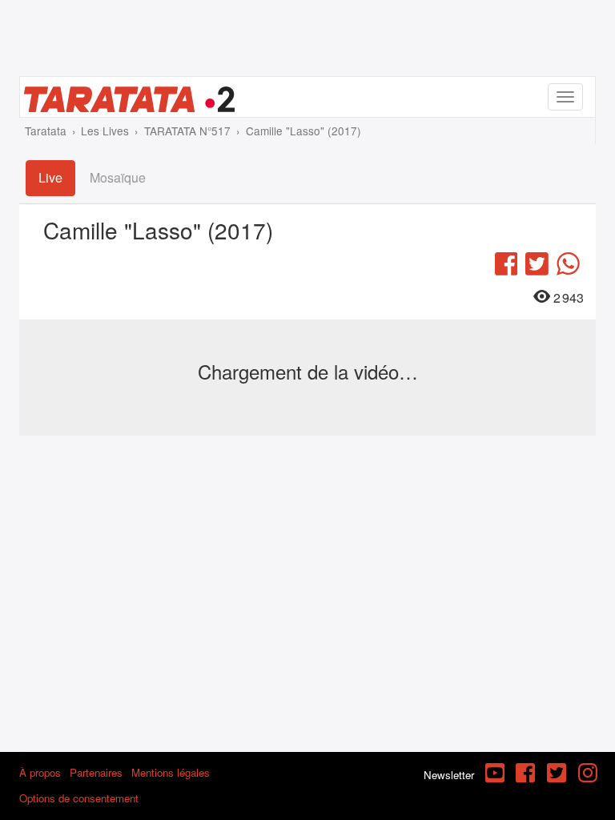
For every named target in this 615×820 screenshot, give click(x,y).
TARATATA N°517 (187, 131)
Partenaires (96, 772)
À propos (40, 772)
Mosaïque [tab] (118, 177)
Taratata (45, 131)
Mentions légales (170, 772)
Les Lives (105, 131)
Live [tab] (50, 177)
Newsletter (449, 774)
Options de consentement (79, 798)
